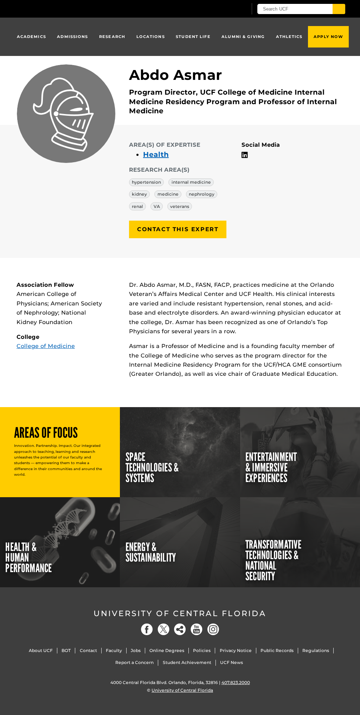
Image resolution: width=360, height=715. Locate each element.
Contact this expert (177, 229)
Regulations (315, 650)
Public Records (277, 650)
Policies (202, 650)
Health (156, 154)
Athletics (289, 36)
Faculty (114, 650)
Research (112, 36)
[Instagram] (213, 629)
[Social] (180, 629)
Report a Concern (134, 662)
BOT (66, 650)
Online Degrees (166, 650)
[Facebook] (147, 629)
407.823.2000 (235, 682)
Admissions (72, 36)
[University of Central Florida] (67, 8)
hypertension (146, 182)
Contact (88, 650)
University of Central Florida (180, 613)
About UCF (41, 650)
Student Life (193, 36)
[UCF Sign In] (225, 9)
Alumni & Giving (243, 36)
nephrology (201, 194)
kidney (139, 194)
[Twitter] (163, 629)
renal (137, 206)
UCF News (231, 662)
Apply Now (328, 36)
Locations (150, 36)
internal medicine (191, 182)
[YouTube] (196, 629)
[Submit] (339, 9)
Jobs (136, 650)
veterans (179, 206)
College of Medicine (46, 346)
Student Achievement (187, 662)
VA (157, 206)
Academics (31, 36)
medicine (168, 194)
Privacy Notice (236, 650)
